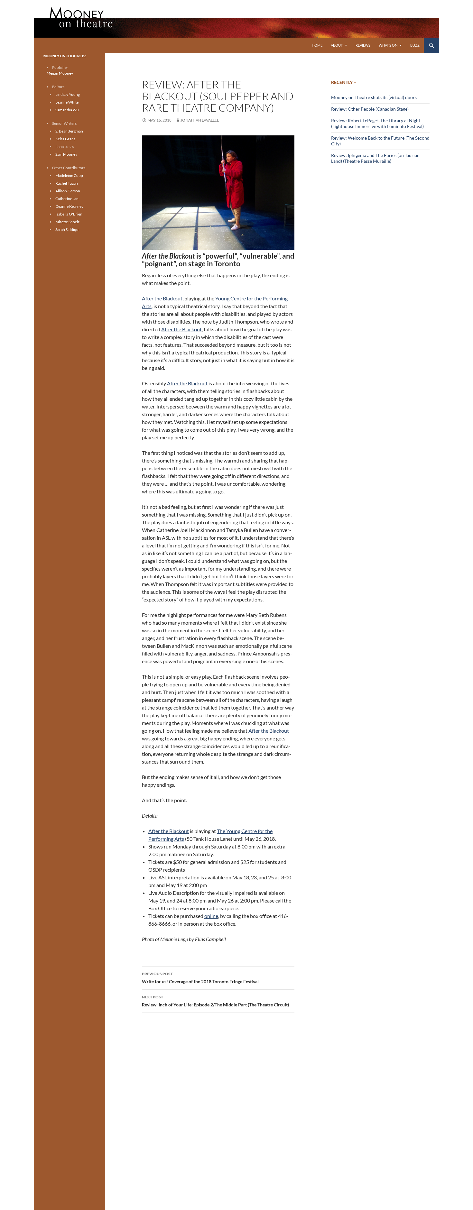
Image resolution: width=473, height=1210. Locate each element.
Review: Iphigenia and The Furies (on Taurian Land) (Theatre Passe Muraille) (375, 158)
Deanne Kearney (69, 206)
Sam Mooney (66, 154)
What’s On (388, 45)
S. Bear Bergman (69, 131)
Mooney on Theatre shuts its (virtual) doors (374, 97)
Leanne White (67, 102)
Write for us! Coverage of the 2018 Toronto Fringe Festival (200, 977)
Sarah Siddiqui (67, 229)
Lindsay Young (67, 94)
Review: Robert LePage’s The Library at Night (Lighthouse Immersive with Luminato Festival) (377, 123)
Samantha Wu (67, 109)
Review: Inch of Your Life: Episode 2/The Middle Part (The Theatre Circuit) (215, 1001)
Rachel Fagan (66, 183)
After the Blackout (162, 298)
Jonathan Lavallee (200, 120)
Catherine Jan (67, 198)
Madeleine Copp (69, 175)
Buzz (415, 45)
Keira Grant (65, 138)
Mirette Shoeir (67, 221)
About (337, 45)
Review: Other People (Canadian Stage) (370, 109)
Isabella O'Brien (68, 214)
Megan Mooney (60, 73)
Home (317, 45)
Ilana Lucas (64, 146)
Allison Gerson (67, 190)
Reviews (363, 45)
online (211, 916)
